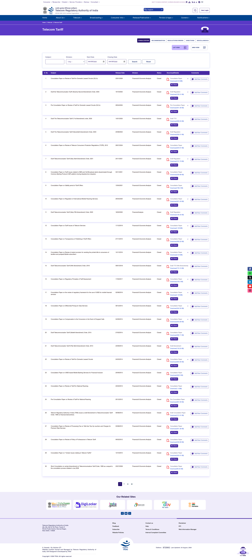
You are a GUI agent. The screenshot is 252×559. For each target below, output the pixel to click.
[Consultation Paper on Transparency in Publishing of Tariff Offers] (188, 239)
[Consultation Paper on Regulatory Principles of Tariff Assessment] (188, 279)
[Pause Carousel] (126, 513)
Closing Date (112, 57)
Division (69, 57)
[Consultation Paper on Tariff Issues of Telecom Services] (188, 226)
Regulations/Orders (175, 40)
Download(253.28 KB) (177, 322)
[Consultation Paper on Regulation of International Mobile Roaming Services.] (188, 199)
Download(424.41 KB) (177, 455)
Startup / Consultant (91, 2)
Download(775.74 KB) (177, 268)
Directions (190, 40)
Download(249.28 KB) (177, 442)
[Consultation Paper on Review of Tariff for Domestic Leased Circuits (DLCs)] (188, 79)
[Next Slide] (129, 513)
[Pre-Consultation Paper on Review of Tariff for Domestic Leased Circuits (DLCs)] (188, 105)
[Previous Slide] (122, 513)
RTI (180, 526)
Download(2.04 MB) (176, 81)
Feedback (115, 526)
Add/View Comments (201, 79)
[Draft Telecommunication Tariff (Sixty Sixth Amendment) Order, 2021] (188, 159)
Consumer (46, 2)
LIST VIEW (176, 47)
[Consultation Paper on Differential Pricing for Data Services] (188, 306)
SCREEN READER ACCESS (176, 2)
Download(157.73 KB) (177, 161)
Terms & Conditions (152, 529)
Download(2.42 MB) (176, 255)
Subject (48, 57)
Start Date (90, 57)
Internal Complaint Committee (155, 532)
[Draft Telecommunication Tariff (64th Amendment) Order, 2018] (188, 266)
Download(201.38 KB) (177, 429)
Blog (114, 523)
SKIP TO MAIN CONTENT (159, 2)
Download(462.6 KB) (176, 375)
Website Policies (118, 532)
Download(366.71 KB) (177, 335)
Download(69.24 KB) (176, 469)
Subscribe (115, 529)
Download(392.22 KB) (177, 241)
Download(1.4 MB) (176, 388)
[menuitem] (44, 18)
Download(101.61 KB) (177, 415)
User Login (205, 10)
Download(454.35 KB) (177, 308)
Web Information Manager (187, 529)
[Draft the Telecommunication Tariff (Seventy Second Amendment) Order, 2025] (188, 92)
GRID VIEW (195, 47)
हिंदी (202, 2)
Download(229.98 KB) (177, 174)
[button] (186, 2)
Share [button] (175, 84)
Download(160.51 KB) (177, 94)
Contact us (149, 523)
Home (44, 22)
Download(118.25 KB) (177, 348)
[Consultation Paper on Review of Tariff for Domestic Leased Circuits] (188, 359)
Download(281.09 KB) (177, 402)
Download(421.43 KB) (177, 201)
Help (147, 526)
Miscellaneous (203, 40)
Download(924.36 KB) (177, 362)
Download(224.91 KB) (177, 148)
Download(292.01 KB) (177, 134)
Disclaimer (182, 523)
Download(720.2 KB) (176, 281)
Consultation (143, 40)
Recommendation (158, 40)
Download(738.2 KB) (176, 188)
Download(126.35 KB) (177, 215)
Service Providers (76, 2)
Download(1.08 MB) (176, 228)
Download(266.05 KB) (177, 121)
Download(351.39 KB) (177, 108)
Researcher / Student (60, 2)
